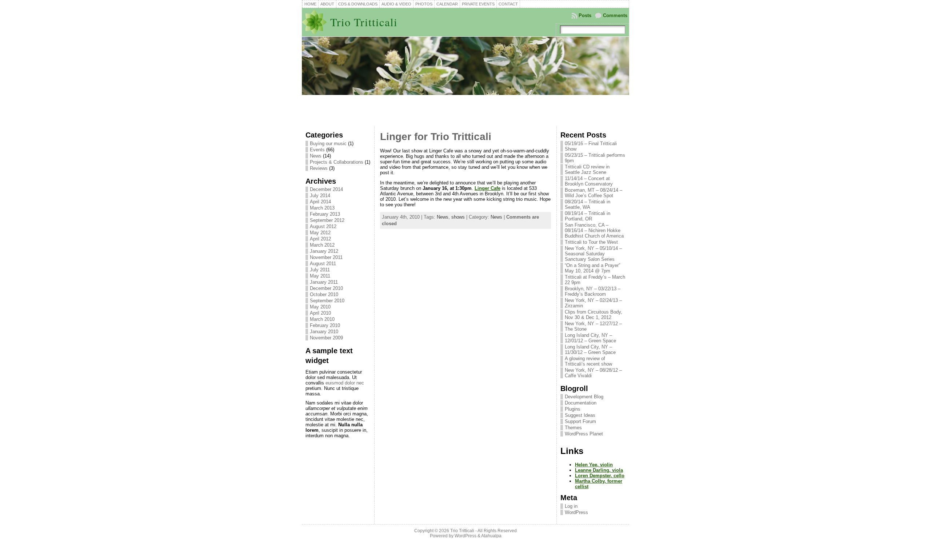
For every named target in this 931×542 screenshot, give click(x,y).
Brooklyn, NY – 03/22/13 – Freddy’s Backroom (592, 291)
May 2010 (320, 307)
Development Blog (584, 396)
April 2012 (320, 239)
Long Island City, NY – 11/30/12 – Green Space (590, 349)
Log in (571, 506)
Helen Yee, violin (594, 464)
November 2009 (326, 337)
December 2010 (326, 288)
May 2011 (320, 276)
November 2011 (326, 257)
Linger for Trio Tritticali (435, 136)
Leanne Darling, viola (599, 470)
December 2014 (326, 189)
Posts (585, 15)
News (315, 156)
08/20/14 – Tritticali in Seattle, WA (587, 204)
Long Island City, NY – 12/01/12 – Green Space (590, 337)
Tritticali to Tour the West (591, 242)
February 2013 (325, 214)
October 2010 (324, 294)
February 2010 (325, 325)
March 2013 (322, 208)
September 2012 (327, 220)
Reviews (319, 168)
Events (317, 149)
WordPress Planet (584, 434)
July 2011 (320, 269)
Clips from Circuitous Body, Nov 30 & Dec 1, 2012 (593, 314)
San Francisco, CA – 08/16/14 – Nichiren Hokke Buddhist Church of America (594, 230)
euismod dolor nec (344, 383)
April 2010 (320, 313)
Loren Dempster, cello (599, 475)
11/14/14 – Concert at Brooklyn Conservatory (589, 181)
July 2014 (320, 195)
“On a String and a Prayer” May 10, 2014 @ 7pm (592, 268)
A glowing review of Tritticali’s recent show (588, 361)
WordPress (576, 512)
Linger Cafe (487, 188)
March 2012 (322, 245)
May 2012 (320, 232)
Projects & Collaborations (336, 162)
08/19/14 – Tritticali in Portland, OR (587, 216)
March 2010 (322, 319)
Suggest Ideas (580, 415)
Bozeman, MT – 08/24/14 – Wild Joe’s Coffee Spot (593, 192)
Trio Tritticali (363, 22)
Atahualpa (491, 535)
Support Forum (580, 421)
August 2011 (323, 263)
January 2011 (324, 282)
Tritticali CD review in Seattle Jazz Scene (587, 169)
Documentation (580, 403)
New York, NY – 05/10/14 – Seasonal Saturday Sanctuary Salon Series (593, 254)
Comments (615, 15)
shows (458, 217)
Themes (573, 427)
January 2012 (324, 251)
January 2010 (324, 331)
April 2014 (320, 201)
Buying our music (328, 143)
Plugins (572, 409)
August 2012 (323, 226)
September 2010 (327, 300)
